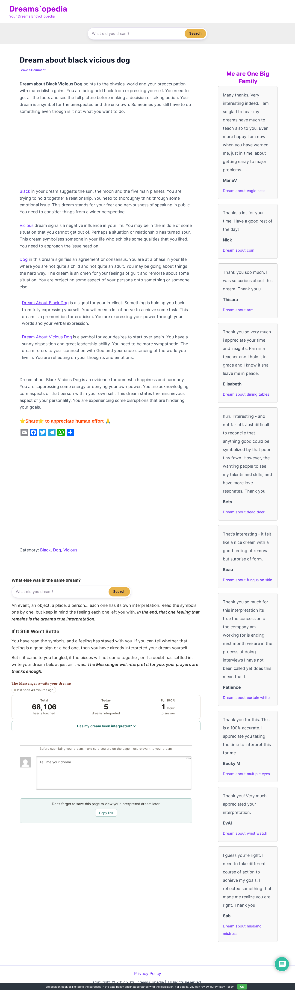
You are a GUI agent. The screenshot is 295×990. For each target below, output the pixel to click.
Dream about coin (238, 250)
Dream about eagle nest (244, 190)
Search (195, 33)
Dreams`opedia (38, 9)
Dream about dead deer (244, 512)
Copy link (106, 813)
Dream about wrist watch (245, 833)
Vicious (26, 225)
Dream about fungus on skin (247, 580)
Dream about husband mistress (242, 930)
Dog (24, 259)
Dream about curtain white (246, 697)
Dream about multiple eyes (246, 773)
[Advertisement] (106, 153)
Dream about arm (238, 309)
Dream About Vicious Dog (47, 336)
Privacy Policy (147, 973)
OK (242, 986)
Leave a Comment (33, 70)
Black (25, 191)
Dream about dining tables (246, 394)
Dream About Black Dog (45, 302)
